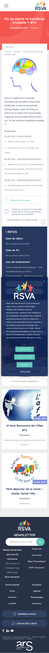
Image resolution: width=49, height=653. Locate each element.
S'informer (37, 549)
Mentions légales (39, 637)
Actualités (36, 584)
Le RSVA (12, 603)
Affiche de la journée (20, 200)
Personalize (24, 364)
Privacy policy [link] (25, 371)
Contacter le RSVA (27, 623)
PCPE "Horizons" (37, 567)
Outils (12, 591)
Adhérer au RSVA (27, 614)
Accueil (8, 52)
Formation (37, 555)
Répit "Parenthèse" (37, 561)
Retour (9, 47)
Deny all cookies (25, 357)
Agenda (17, 52)
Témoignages (36, 597)
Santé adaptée (12, 584)
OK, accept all (25, 349)
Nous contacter (12, 577)
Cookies (29, 639)
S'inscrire (40, 542)
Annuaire (12, 597)
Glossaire (36, 603)
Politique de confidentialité (13, 639)
